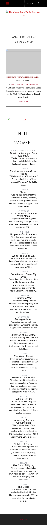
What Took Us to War (23, 255)
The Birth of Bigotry (23, 465)
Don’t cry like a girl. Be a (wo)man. (23, 154)
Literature (11, 77)
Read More (23, 101)
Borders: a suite (23, 80)
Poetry (20, 77)
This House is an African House (23, 172)
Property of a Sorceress (23, 234)
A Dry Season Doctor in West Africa (23, 214)
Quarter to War (23, 298)
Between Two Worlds (23, 377)
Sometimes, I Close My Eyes (23, 275)
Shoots (24, 192)
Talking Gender (23, 399)
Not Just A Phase (23, 444)
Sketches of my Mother (23, 335)
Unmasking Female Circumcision (23, 421)
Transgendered (23, 319)
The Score (23, 486)
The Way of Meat (23, 356)
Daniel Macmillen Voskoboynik (25, 84)
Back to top (23, 519)
